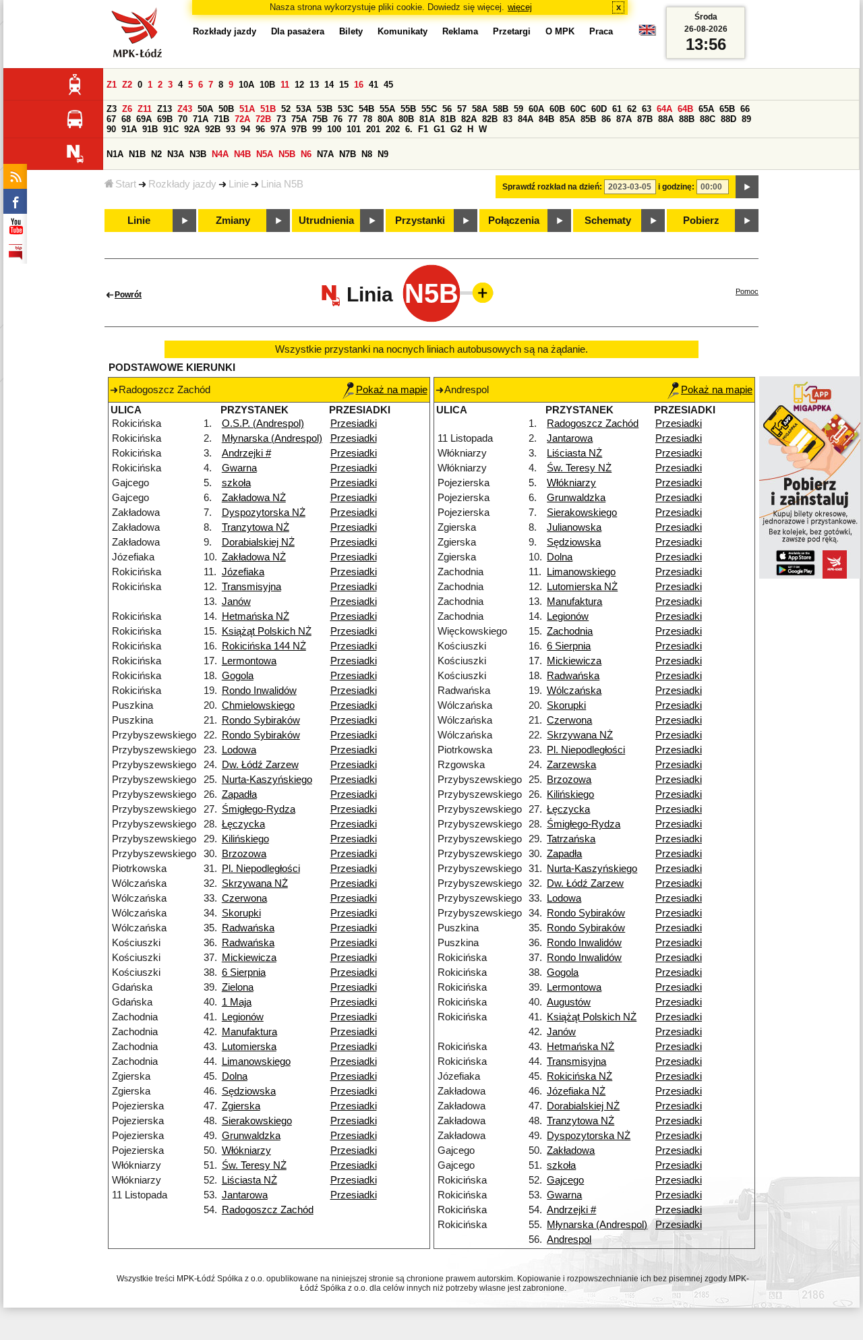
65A (706, 109)
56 (447, 109)
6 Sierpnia (244, 972)
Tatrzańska (571, 839)
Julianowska (574, 527)
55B (408, 109)
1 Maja (236, 1002)
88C (707, 119)
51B (268, 109)
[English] (647, 33)
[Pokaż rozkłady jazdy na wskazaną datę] (747, 186)
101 (354, 129)
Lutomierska (249, 1046)
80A (385, 119)
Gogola (238, 675)
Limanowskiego (256, 1061)
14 (329, 85)
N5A (264, 154)
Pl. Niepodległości (261, 868)
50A (205, 109)
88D (728, 119)
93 (230, 129)
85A (567, 119)
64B (685, 109)
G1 (439, 129)
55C (429, 109)
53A (303, 109)
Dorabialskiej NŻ (258, 542)
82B (490, 119)
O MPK (559, 31)
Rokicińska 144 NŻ (264, 646)
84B (546, 119)
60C (578, 109)
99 (317, 129)
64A (664, 109)
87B (645, 119)
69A (144, 119)
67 (111, 119)
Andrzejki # (246, 453)
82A (469, 119)
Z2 (127, 85)
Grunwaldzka (251, 1135)
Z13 (164, 109)
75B (320, 119)
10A (246, 85)
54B (366, 109)
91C (171, 129)
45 (388, 85)
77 (352, 119)
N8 (366, 154)
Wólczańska (574, 690)
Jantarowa (245, 1195)
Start (125, 184)
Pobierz (701, 220)
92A (192, 129)
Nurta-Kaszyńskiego (267, 779)
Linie (239, 184)
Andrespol (569, 1239)
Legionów (243, 1017)
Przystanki (420, 220)
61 (617, 109)
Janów (236, 601)
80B (406, 119)
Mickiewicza (249, 957)
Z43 (184, 109)
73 (281, 119)
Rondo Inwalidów (259, 690)
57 (462, 109)
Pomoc (747, 291)
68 (126, 119)
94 (245, 129)
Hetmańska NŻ (255, 616)
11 (284, 85)
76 (338, 119)
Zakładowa (571, 1150)
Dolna (234, 1076)
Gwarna (239, 468)
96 (260, 129)
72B (263, 119)
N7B (347, 154)
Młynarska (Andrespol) (272, 438)
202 (393, 129)
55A (387, 109)
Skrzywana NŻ (255, 883)
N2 (156, 154)
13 (314, 85)
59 (518, 109)
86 (606, 119)
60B (557, 109)
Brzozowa (244, 853)
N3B (197, 154)
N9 (383, 154)
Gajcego (565, 1180)
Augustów (569, 1002)
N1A (115, 154)
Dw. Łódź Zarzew (260, 764)
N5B (286, 154)
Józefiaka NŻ (576, 1091)
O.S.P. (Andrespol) (263, 423)
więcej (520, 7)
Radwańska (248, 928)
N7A (325, 154)
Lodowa (239, 750)
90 (111, 129)
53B (324, 109)
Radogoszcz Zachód (268, 1209)
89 (746, 119)
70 (182, 119)
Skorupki (241, 913)
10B (267, 85)
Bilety (351, 31)
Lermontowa (249, 661)
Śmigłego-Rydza (258, 809)
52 (286, 109)
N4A (220, 154)
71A (200, 119)
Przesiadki (353, 423)
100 (334, 129)
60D (599, 109)
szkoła (236, 482)
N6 (306, 154)
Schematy (608, 220)
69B (165, 119)
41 (373, 85)
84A (525, 119)
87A (624, 119)
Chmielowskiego (258, 705)
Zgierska (241, 1106)
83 (507, 119)
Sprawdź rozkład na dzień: (552, 187)
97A (278, 129)
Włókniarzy (246, 1150)
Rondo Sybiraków (261, 720)
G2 (456, 129)
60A (536, 109)
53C (345, 109)
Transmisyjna (251, 586)
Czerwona (244, 898)
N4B (242, 154)
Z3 (112, 109)
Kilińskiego (245, 839)
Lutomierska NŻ (582, 586)
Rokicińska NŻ (579, 1076)
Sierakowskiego (257, 1120)
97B (299, 129)
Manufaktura (249, 1031)
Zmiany (233, 220)
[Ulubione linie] (479, 293)
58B (500, 109)
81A (427, 119)
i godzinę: (676, 187)
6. (409, 129)
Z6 (127, 109)
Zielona (238, 987)
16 (358, 85)
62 (631, 109)
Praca (601, 31)
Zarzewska (571, 764)
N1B (137, 154)
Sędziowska (249, 1091)
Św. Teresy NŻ (254, 1165)
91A (129, 129)
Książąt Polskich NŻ (266, 631)
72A (242, 119)
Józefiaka (243, 571)
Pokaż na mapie (391, 389)
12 (299, 85)
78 (367, 119)
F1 (423, 129)
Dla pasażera (297, 31)
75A (299, 119)
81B (448, 119)
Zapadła (239, 794)
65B (727, 109)
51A (247, 109)
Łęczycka (243, 824)
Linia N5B (282, 184)
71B (221, 119)
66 (745, 109)
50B (226, 109)
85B (588, 119)
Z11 (145, 109)
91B (150, 129)
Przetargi (512, 31)
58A (479, 109)
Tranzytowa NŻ (255, 527)
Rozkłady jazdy (182, 184)
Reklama (460, 31)
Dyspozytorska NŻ (263, 512)
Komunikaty (402, 31)
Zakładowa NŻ (254, 497)
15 (344, 85)
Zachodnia (570, 631)
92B (212, 129)
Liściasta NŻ (249, 1180)
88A (666, 119)
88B (686, 119)
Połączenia (513, 220)
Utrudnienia (326, 220)
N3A (175, 154)
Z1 (112, 85)
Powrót (128, 294)
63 (646, 109)
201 (373, 129)
